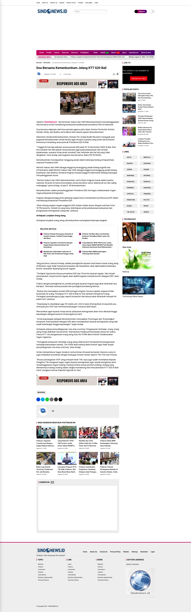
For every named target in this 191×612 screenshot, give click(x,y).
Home (38, 3)
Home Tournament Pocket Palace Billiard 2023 (145, 107)
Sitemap (80, 3)
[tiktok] (153, 2)
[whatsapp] (47, 399)
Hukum (56, 53)
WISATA (146, 212)
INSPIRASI (130, 175)
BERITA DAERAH (148, 157)
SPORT (146, 206)
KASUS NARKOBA (132, 181)
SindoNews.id (50, 122)
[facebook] (140, 2)
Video (95, 53)
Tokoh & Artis (146, 53)
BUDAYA (130, 163)
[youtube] (150, 2)
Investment (41, 569)
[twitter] (143, 2)
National (40, 564)
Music (115, 53)
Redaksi (61, 3)
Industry (40, 572)
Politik (49, 53)
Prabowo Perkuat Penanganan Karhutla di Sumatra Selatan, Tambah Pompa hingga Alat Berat (58, 236)
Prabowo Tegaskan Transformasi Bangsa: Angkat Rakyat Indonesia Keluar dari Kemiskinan (58, 245)
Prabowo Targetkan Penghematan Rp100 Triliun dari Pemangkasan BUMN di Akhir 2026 (81, 57)
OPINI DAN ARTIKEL (132, 194)
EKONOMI (147, 163)
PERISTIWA (131, 200)
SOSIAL (129, 206)
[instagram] (146, 2)
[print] (51, 399)
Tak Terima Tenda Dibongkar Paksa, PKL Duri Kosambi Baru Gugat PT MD (145, 96)
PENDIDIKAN (148, 194)
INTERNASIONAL (148, 175)
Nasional (65, 53)
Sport (124, 53)
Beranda (39, 62)
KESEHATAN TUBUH (148, 181)
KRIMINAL (130, 188)
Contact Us (53, 3)
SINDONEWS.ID (53, 606)
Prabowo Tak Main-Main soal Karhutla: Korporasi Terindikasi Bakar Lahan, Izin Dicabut (96, 236)
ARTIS (129, 157)
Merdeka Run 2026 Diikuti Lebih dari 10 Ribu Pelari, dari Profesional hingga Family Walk (59, 254)
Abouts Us (93, 552)
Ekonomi (74, 53)
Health (104, 53)
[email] (56, 399)
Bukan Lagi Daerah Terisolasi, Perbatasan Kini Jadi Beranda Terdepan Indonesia (44, 469)
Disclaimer (88, 3)
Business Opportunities (45, 577)
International (133, 53)
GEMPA (129, 169)
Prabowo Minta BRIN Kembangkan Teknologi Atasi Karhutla (94, 253)
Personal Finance (43, 580)
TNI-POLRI (130, 212)
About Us (45, 3)
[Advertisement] (95, 33)
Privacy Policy (71, 3)
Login (96, 3)
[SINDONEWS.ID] (52, 14)
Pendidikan (84, 53)
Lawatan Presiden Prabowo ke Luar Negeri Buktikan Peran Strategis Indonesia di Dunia (146, 141)
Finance (40, 567)
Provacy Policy (115, 552)
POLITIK (146, 200)
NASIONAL (47, 62)
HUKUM (146, 169)
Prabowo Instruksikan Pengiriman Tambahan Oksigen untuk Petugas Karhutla (87, 469)
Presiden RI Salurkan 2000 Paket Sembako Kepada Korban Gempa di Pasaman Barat (146, 118)
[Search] (105, 11)
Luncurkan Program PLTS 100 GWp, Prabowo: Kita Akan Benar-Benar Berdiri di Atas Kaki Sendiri (67, 469)
